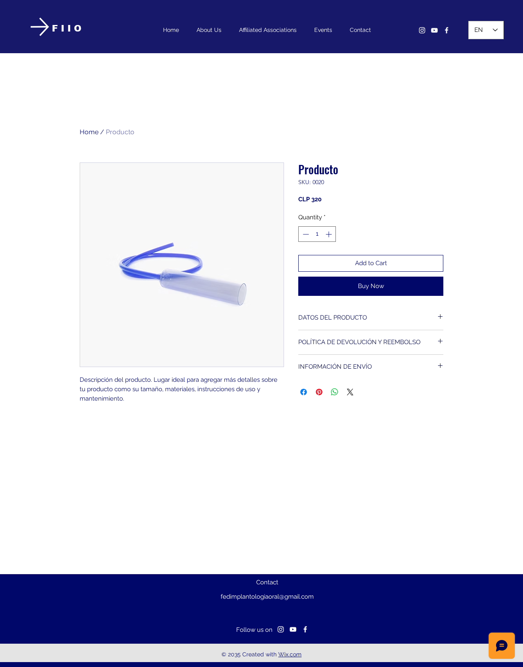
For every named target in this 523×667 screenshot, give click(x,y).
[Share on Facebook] (303, 392)
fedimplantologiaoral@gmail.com (267, 596)
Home (89, 132)
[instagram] (422, 30)
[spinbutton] (317, 234)
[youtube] (434, 30)
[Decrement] (305, 234)
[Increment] (329, 234)
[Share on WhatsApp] (335, 392)
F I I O (66, 28)
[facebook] (447, 30)
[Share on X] (350, 392)
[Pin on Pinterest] (319, 392)
